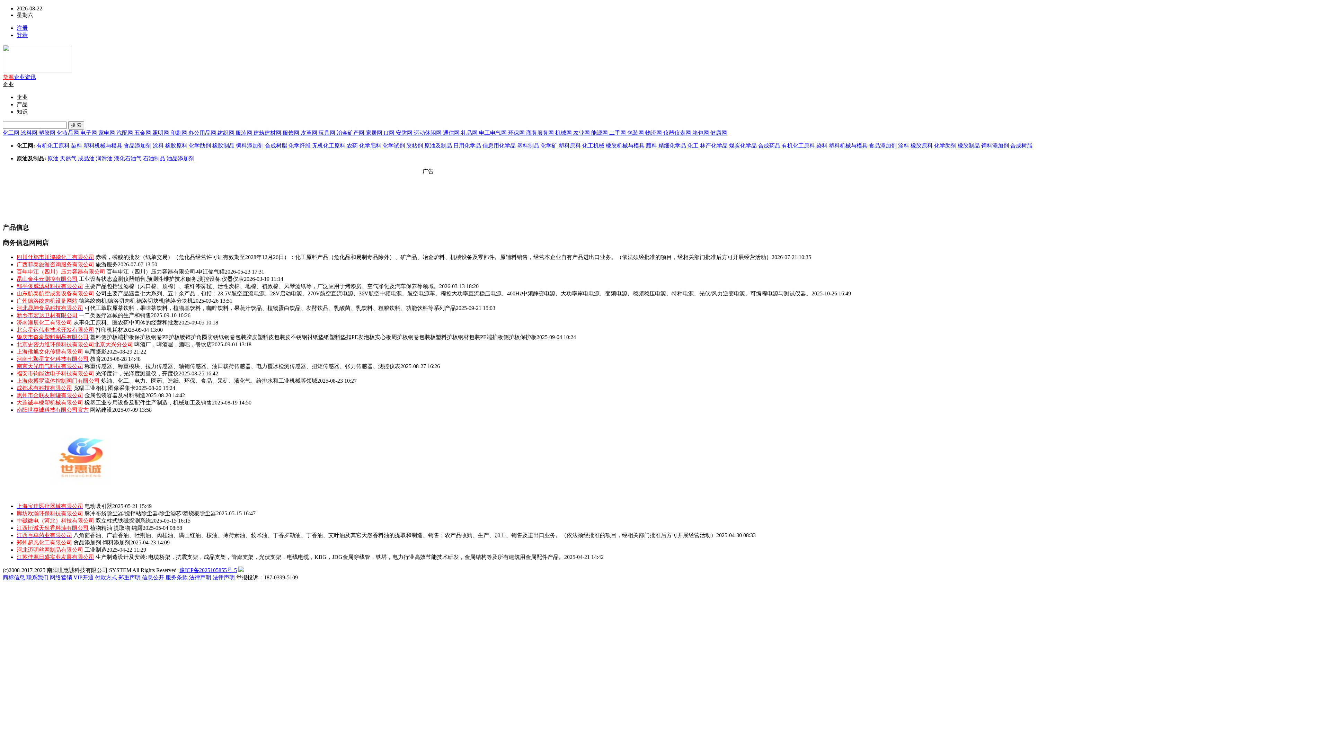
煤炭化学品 (743, 146)
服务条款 (177, 577)
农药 (352, 146)
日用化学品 (467, 146)
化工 (693, 146)
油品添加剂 (180, 158)
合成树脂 (276, 146)
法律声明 (200, 577)
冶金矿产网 (351, 133)
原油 (53, 158)
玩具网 (328, 133)
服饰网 (292, 133)
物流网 (654, 133)
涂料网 (30, 133)
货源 (8, 77)
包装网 (636, 133)
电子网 (89, 133)
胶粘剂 (414, 146)
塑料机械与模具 (102, 146)
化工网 (12, 133)
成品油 (86, 158)
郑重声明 (129, 577)
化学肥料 (370, 146)
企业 (19, 77)
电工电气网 (493, 133)
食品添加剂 (137, 146)
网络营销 (61, 577)
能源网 (600, 133)
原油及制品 (438, 146)
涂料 (158, 146)
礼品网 (470, 133)
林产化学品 (714, 146)
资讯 (30, 77)
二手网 (618, 133)
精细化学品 (672, 146)
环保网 (517, 133)
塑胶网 (48, 133)
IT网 (390, 133)
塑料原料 (570, 146)
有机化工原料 (53, 146)
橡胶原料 (176, 146)
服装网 (245, 133)
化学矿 (549, 146)
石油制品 (154, 158)
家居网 (375, 133)
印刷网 (179, 133)
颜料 (651, 146)
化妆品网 (68, 133)
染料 (76, 146)
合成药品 (769, 146)
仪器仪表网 (677, 133)
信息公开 (153, 577)
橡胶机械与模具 (625, 146)
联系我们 (37, 577)
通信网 (452, 133)
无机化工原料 (328, 146)
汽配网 (125, 133)
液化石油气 (128, 158)
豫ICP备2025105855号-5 (208, 570)
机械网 (564, 133)
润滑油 (104, 158)
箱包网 (701, 133)
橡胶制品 (223, 146)
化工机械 (593, 146)
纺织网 (227, 133)
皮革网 (310, 133)
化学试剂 (394, 146)
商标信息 (14, 577)
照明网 (161, 133)
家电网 (107, 133)
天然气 (68, 158)
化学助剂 (200, 146)
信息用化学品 (499, 146)
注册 (22, 28)
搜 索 (76, 125)
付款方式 (106, 577)
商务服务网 (540, 133)
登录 (22, 35)
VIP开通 (83, 577)
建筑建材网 (268, 133)
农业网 (582, 133)
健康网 (718, 133)
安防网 (405, 133)
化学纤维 (300, 146)
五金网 (143, 133)
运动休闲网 (428, 133)
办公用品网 (203, 133)
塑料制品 (528, 146)
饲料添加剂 (250, 146)
